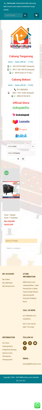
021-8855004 (28, 316)
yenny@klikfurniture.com (32, 364)
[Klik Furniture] (21, 27)
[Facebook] (25, 343)
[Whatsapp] (25, 348)
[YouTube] (35, 343)
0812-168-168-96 (29, 324)
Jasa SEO (22, 381)
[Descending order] (33, 146)
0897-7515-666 (28, 327)
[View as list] (23, 159)
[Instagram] (30, 343)
